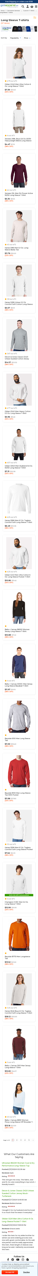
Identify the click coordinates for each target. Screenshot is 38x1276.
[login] (27, 6)
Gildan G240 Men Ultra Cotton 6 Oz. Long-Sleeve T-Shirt (18, 85)
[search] (23, 6)
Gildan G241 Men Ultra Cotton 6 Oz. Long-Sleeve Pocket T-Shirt (17, 576)
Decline (26, 1272)
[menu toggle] (35, 6)
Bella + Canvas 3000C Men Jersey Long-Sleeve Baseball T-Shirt (18, 685)
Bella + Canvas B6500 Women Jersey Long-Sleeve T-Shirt (17, 630)
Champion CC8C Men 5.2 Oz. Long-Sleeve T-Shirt (16, 903)
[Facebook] (8, 1260)
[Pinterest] (12, 1260)
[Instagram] (23, 1260)
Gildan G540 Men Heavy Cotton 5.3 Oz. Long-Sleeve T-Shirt (18, 412)
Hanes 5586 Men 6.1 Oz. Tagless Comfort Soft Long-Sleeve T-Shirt (18, 521)
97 (3, 23)
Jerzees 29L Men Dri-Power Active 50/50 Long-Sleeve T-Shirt (19, 194)
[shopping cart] (31, 6)
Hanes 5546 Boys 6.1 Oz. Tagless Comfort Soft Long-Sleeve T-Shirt (18, 1012)
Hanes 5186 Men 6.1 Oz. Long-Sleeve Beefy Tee (17, 249)
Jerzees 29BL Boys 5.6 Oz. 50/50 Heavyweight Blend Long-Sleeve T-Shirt (18, 141)
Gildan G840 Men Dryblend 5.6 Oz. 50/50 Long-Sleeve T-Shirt (19, 467)
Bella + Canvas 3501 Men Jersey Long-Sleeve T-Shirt (18, 1067)
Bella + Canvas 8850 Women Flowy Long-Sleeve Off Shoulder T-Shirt (19, 1122)
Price (26, 38)
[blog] (27, 1260)
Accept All (9, 1272)
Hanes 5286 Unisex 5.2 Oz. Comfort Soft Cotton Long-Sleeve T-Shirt (19, 304)
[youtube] (17, 1260)
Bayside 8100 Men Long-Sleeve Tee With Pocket (17, 794)
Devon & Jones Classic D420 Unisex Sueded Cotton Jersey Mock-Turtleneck (17, 359)
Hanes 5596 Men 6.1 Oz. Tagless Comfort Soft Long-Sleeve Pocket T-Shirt (19, 849)
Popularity (14, 38)
